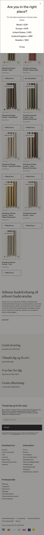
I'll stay (22, 47)
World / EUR (22, 25)
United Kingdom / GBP (22, 36)
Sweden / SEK (22, 40)
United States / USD (22, 33)
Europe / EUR (22, 29)
